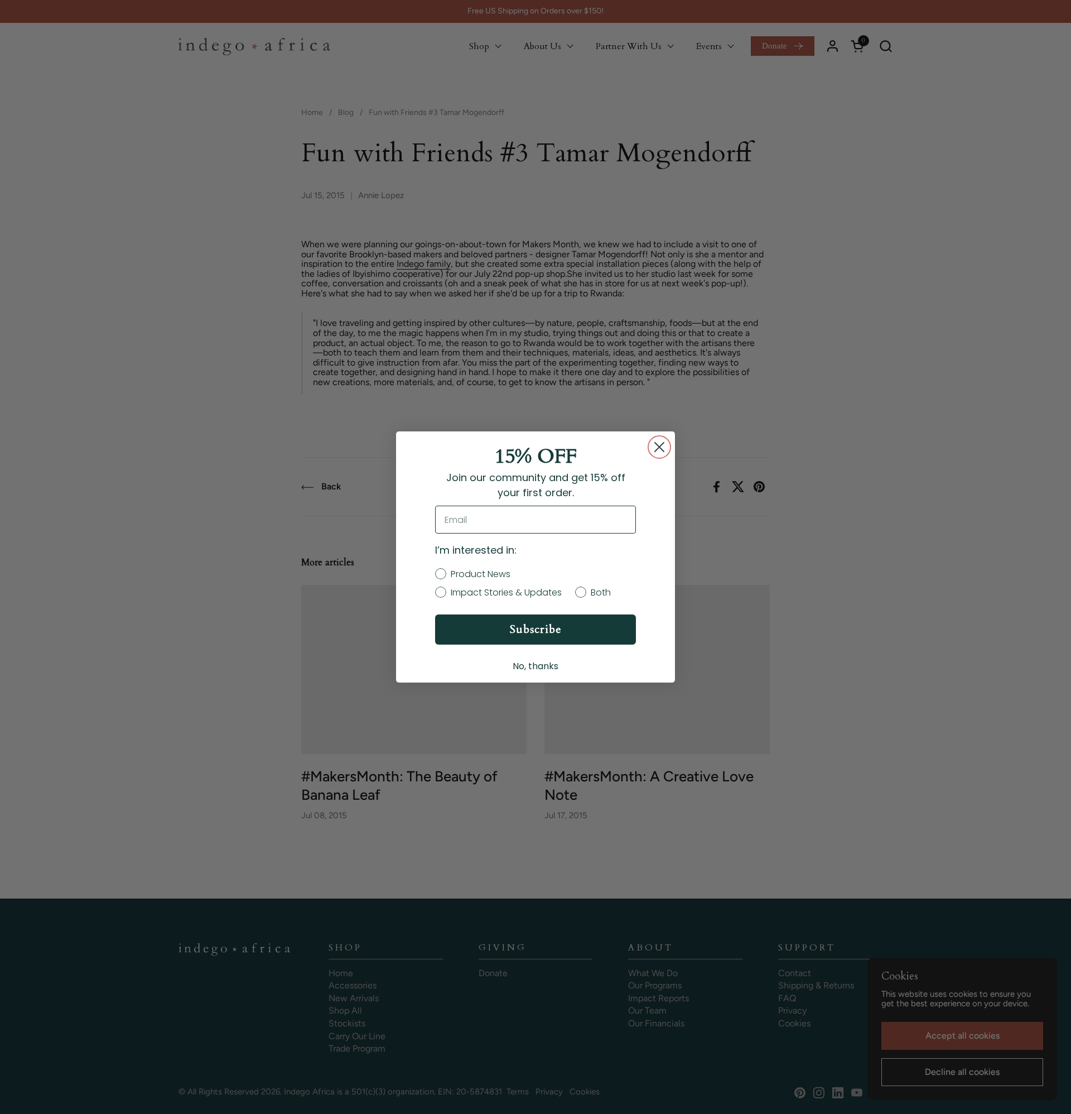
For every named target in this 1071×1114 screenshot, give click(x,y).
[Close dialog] (659, 447)
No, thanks (535, 666)
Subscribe (536, 629)
